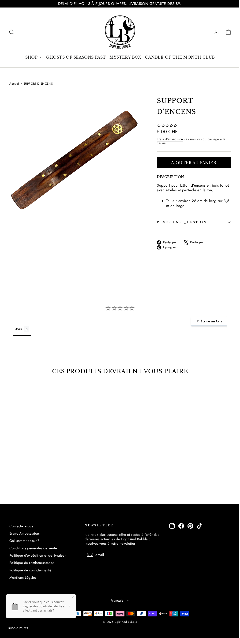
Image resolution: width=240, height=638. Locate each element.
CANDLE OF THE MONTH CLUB (180, 57)
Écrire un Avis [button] (211, 321)
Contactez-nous (21, 526)
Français (117, 600)
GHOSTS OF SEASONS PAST (76, 57)
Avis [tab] (18, 329)
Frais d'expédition (170, 139)
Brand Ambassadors (24, 533)
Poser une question (182, 222)
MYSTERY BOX (125, 57)
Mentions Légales (22, 577)
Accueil (14, 83)
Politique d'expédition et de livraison (37, 555)
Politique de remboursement (31, 562)
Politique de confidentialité (30, 570)
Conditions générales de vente (33, 548)
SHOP (32, 57)
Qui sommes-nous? (24, 540)
